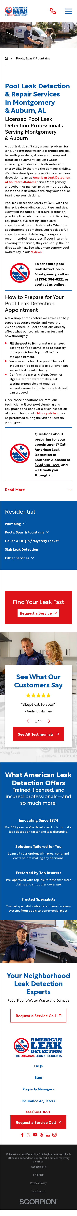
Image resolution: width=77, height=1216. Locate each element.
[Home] (16, 11)
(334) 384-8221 (51, 279)
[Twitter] (29, 1135)
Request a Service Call (36, 1015)
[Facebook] (22, 1135)
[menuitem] (13, 523)
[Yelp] (42, 1135)
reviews (36, 251)
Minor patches (47, 413)
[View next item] (49, 721)
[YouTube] (35, 1135)
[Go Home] (6, 58)
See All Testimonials (36, 734)
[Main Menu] (68, 11)
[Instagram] (54, 1135)
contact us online (49, 284)
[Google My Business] (48, 1135)
